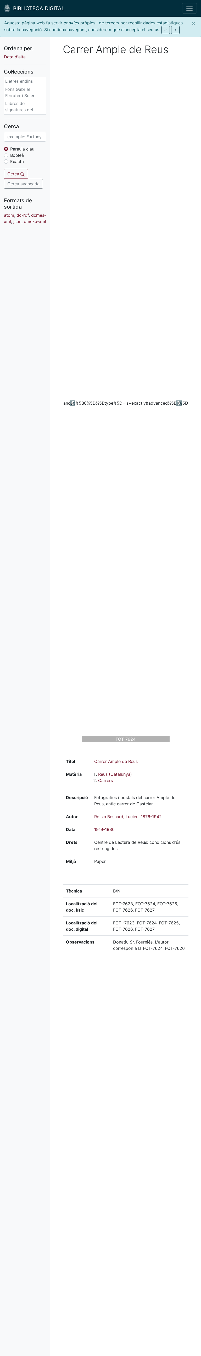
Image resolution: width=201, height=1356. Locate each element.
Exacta (17, 161)
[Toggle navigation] (189, 8)
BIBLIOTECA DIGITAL (37, 8)
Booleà (17, 155)
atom (9, 215)
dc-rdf (22, 215)
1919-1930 (104, 829)
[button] (72, 403)
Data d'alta (15, 56)
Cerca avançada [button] (23, 183)
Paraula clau (22, 149)
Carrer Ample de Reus (116, 761)
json (17, 221)
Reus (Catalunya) (115, 774)
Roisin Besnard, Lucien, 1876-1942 (128, 816)
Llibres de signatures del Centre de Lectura (23, 110)
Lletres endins (19, 81)
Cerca (13, 173)
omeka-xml (35, 221)
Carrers (105, 780)
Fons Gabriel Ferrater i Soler (20, 92)
